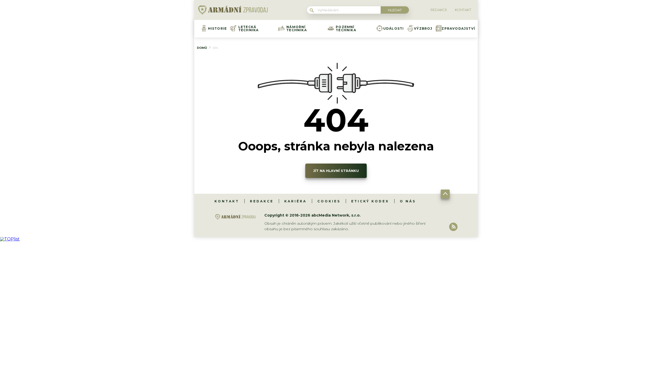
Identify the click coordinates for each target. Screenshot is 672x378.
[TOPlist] (10, 239)
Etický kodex (370, 201)
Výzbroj (423, 28)
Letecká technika (248, 28)
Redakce (262, 201)
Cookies (328, 201)
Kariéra (295, 201)
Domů (202, 48)
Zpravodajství (458, 28)
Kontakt (226, 201)
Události (393, 28)
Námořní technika (296, 28)
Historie (217, 28)
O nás (408, 201)
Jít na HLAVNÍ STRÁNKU (336, 171)
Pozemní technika (346, 28)
